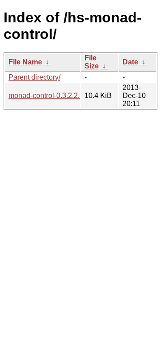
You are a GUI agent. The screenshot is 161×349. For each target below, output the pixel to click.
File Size (92, 62)
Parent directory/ (34, 77)
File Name (25, 62)
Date (130, 62)
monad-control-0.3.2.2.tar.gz (52, 95)
